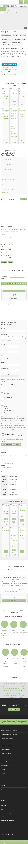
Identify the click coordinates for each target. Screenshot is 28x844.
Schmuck (6, 408)
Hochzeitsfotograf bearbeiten (7, 820)
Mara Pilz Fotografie (6, 117)
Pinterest (3, 785)
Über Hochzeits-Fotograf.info (7, 738)
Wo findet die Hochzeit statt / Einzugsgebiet (11, 191)
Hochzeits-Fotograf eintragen (7, 741)
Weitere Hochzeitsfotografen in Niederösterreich (14, 683)
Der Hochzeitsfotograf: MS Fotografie (14, 546)
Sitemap (3, 773)
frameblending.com (13, 74)
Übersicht (3, 10)
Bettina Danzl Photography (22, 116)
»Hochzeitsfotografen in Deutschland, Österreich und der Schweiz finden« (14, 722)
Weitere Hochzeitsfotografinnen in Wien (14, 685)
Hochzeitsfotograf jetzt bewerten (14, 283)
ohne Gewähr (12, 569)
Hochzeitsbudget (5, 374)
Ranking (3, 769)
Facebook (3, 781)
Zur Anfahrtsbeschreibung (8, 463)
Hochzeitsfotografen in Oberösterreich (12, 686)
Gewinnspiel (3, 796)
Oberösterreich (10, 244)
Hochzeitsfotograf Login (7, 834)
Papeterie (6, 404)
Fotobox (5, 415)
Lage (8, 10)
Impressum (3, 805)
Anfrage (25, 10)
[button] (14, 20)
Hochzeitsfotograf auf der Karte (10, 67)
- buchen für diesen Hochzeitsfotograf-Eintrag (24, 662)
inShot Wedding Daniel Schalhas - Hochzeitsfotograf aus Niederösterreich (14, 137)
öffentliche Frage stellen (14, 600)
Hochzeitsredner (7, 410)
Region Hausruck (19, 252)
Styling (5, 406)
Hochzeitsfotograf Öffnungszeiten (10, 69)
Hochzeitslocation (8, 389)
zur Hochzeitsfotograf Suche (1, 6)
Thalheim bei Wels (8, 242)
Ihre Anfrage (4, 334)
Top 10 (2, 793)
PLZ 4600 (9, 240)
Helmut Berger (6, 97)
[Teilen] (22, 842)
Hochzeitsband (7, 393)
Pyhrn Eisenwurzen (10, 252)
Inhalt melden (23, 569)
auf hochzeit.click (14, 709)
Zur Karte (4, 461)
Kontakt (10, 262)
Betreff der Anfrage (6, 328)
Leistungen (7, 164)
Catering (6, 391)
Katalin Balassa (14, 100)
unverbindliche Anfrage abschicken (11, 444)
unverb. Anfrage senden (9, 64)
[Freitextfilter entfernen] (21, 2)
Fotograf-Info (8, 159)
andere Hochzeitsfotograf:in (10, 386)
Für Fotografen (4, 761)
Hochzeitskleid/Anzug (8, 397)
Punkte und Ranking (5, 749)
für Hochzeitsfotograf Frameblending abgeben (4, 634)
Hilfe (2, 757)
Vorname (3, 344)
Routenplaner (24, 199)
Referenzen (5, 175)
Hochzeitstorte (7, 402)
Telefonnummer (5, 368)
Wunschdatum (4, 355)
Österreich (6, 246)
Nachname (4, 350)
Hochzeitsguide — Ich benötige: (9, 384)
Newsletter (3, 800)
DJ (4, 395)
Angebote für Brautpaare (9, 180)
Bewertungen (19, 10)
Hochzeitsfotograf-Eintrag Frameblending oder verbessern (5, 662)
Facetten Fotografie (22, 539)
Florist (5, 399)
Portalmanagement (5, 816)
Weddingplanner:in (8, 412)
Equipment (7, 169)
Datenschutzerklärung (8, 439)
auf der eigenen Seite (14, 661)
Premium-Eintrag (5, 765)
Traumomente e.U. (22, 97)
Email (2, 362)
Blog (2, 789)
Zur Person (5, 185)
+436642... (8, 71)
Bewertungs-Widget (6, 753)
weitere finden (14, 632)
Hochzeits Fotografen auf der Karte (9, 730)
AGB (2, 809)
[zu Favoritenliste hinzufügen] (2, 13)
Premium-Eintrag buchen (8, 745)
